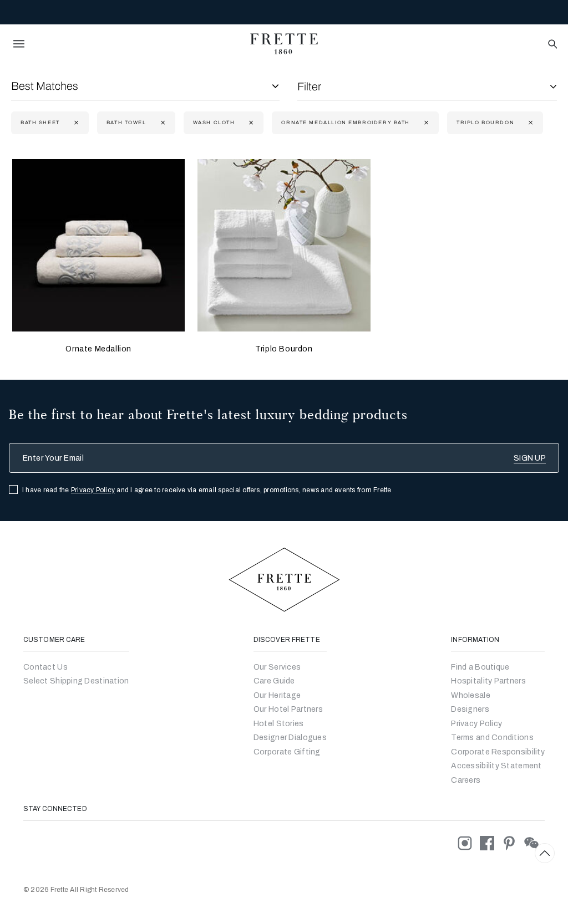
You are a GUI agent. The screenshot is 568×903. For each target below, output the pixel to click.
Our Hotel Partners (288, 709)
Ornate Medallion (98, 349)
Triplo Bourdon (283, 349)
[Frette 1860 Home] (284, 44)
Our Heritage (277, 695)
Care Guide (274, 681)
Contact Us (45, 667)
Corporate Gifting (287, 752)
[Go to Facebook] (491, 843)
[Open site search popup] (551, 45)
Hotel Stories (278, 724)
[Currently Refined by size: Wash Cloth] (250, 123)
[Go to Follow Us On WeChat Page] (534, 843)
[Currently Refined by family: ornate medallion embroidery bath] (425, 123)
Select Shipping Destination (76, 681)
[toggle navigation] (19, 44)
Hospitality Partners (488, 681)
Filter (309, 86)
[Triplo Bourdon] (283, 245)
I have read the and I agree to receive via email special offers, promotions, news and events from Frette (207, 490)
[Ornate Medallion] (98, 245)
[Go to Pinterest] (513, 843)
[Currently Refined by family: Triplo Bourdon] (529, 123)
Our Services (277, 667)
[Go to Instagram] (469, 843)
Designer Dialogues (290, 737)
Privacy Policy (93, 490)
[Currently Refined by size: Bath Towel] (161, 123)
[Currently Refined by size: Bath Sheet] (75, 123)
